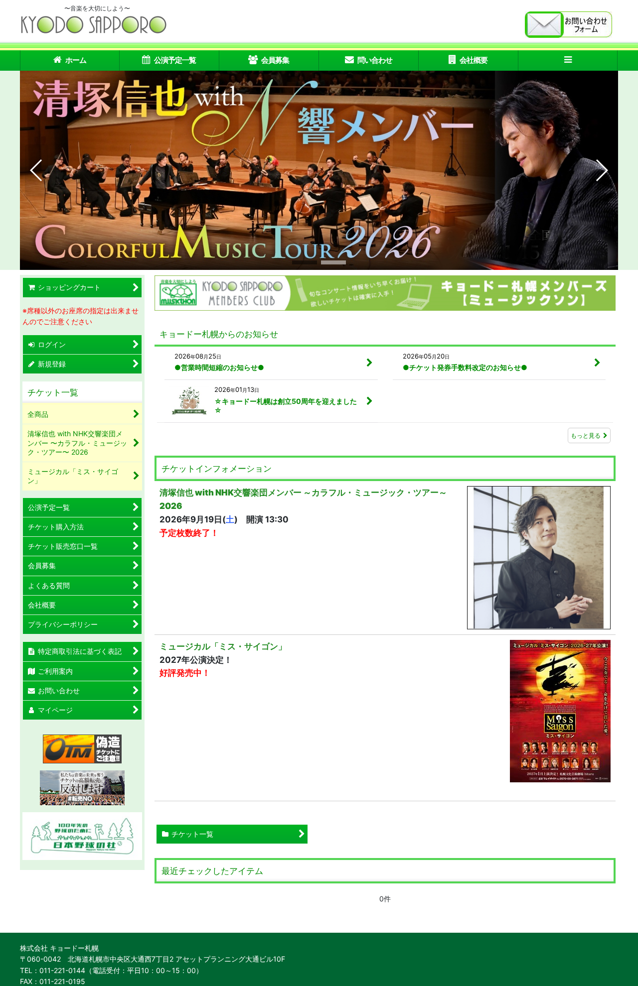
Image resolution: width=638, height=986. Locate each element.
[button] (568, 60)
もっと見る (586, 435)
